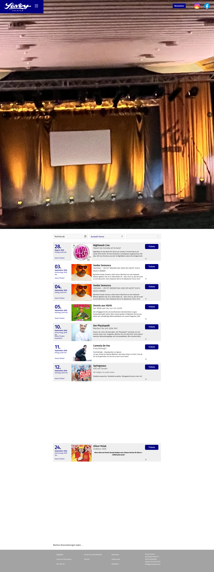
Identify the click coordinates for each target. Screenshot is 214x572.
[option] (107, 200)
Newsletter (179, 6)
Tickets (152, 246)
